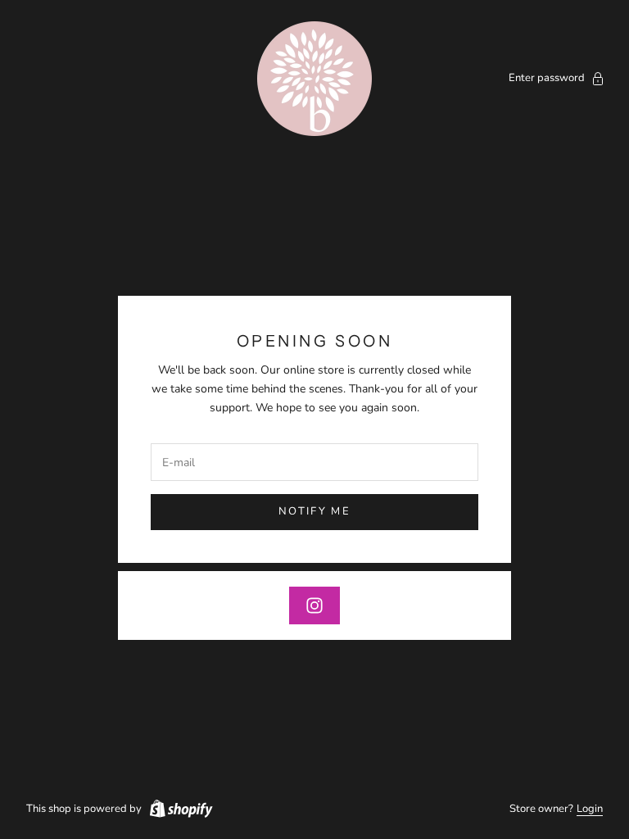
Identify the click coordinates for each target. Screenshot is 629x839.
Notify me (314, 511)
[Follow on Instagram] (314, 605)
